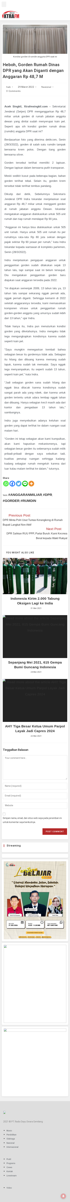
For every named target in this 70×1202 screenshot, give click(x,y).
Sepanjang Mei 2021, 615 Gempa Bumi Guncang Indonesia (35, 664)
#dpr (47, 495)
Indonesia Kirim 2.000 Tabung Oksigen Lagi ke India (35, 601)
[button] (4, 4)
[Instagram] (43, 9)
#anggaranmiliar (25, 495)
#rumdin (28, 501)
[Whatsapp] (6, 483)
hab (8, 87)
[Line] (25, 483)
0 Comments (13, 91)
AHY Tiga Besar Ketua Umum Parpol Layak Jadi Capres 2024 (35, 728)
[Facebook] (38, 9)
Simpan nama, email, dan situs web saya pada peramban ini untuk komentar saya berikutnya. (32, 820)
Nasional (46, 87)
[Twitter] (47, 9)
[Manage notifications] (63, 1196)
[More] (31, 483)
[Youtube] (52, 9)
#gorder (11, 501)
